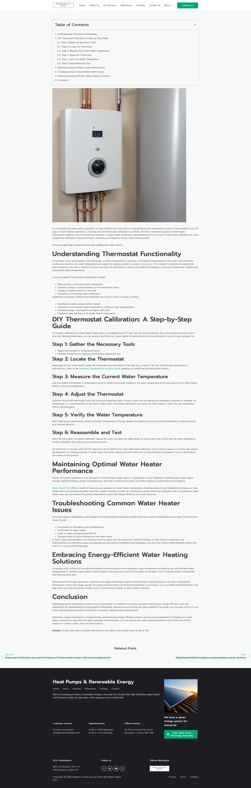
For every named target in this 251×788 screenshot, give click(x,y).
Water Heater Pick (61, 488)
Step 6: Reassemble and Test (76, 63)
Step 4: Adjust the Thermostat (77, 55)
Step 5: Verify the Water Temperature (80, 59)
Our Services (109, 5)
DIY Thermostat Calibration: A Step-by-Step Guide (83, 38)
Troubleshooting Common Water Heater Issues (81, 71)
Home (82, 5)
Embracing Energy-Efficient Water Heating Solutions (84, 76)
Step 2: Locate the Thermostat (77, 46)
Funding (140, 5)
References (126, 5)
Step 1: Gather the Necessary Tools (78, 42)
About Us (94, 5)
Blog (167, 5)
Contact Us (154, 5)
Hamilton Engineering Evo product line (98, 368)
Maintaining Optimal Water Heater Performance (81, 67)
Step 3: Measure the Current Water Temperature (85, 50)
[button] (168, 5)
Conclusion (63, 80)
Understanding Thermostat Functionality (77, 34)
